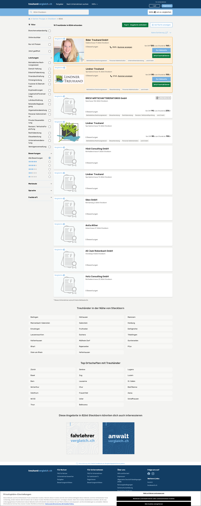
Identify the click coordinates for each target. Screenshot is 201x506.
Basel (33, 375)
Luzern (130, 375)
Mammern (131, 317)
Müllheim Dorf (84, 341)
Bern (32, 381)
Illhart (33, 346)
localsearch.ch (152, 485)
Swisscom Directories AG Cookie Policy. (59, 504)
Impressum (121, 476)
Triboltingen (132, 335)
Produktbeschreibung (124, 491)
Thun (33, 405)
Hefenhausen (84, 352)
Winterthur (35, 387)
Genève (82, 369)
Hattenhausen (36, 341)
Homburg (131, 323)
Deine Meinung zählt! (102, 463)
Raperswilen (84, 346)
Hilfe (94, 4)
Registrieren (167, 6)
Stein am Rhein (37, 352)
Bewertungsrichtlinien (64, 482)
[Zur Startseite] (41, 4)
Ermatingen (35, 329)
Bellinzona (83, 405)
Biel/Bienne (132, 387)
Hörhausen (83, 317)
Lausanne (83, 381)
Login (154, 6)
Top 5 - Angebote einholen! (135, 25)
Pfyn (130, 346)
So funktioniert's (93, 476)
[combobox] (60, 12)
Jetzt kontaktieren (161, 56)
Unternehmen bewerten (65, 476)
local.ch (150, 482)
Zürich (33, 369)
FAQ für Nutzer (62, 473)
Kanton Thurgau (39, 19)
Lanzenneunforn (37, 335)
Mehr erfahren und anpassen (153, 493)
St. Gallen (131, 381)
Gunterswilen (133, 341)
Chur (81, 387)
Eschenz (82, 335)
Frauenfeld (83, 393)
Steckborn (52, 19)
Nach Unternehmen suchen (77, 4)
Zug (80, 375)
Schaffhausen (133, 399)
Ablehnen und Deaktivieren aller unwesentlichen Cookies (154, 498)
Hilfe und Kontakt (123, 473)
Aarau (130, 393)
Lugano (131, 369)
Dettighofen (133, 329)
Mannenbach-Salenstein (40, 323)
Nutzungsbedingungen (125, 485)
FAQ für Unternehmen (94, 473)
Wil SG (33, 399)
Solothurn (34, 393)
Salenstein (83, 323)
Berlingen (34, 317)
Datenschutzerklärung (125, 488)
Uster (81, 399)
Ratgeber (59, 4)
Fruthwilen (83, 329)
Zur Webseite (161, 50)
